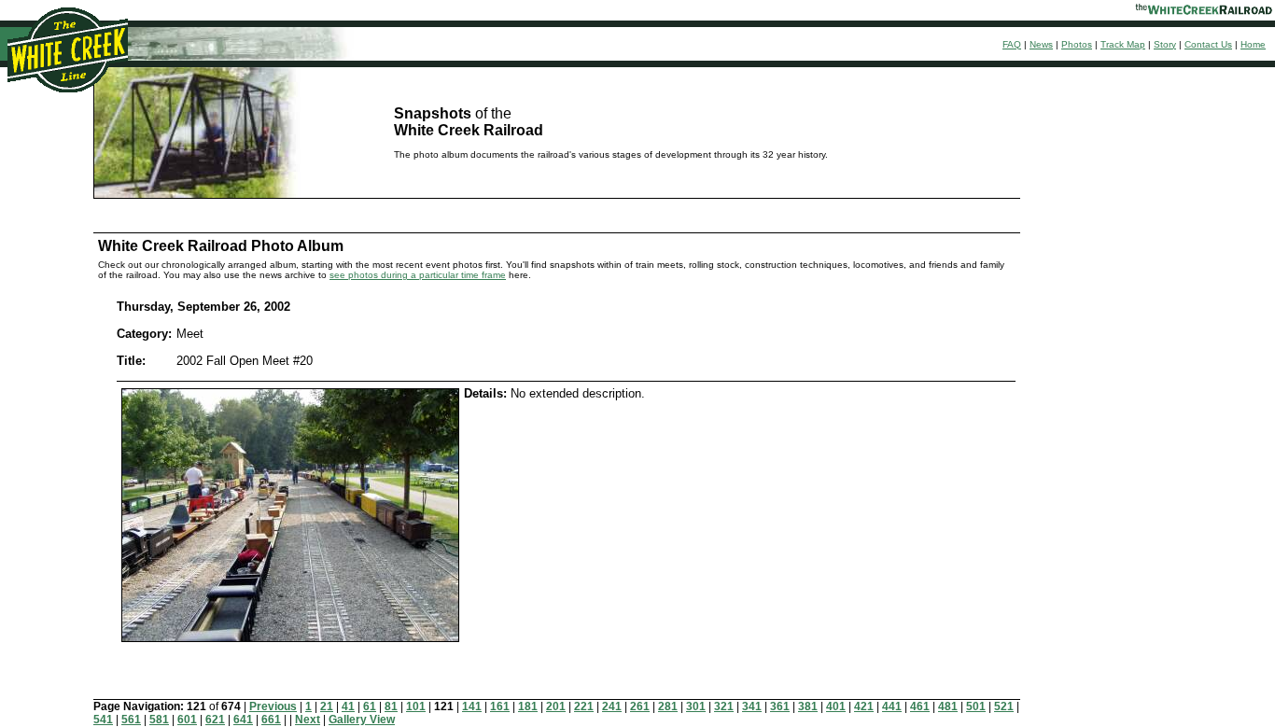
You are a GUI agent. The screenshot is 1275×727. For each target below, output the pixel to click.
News (1041, 44)
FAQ (1011, 44)
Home (1253, 44)
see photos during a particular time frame (417, 275)
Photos (1076, 44)
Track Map (1122, 44)
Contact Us (1208, 44)
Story (1165, 44)
